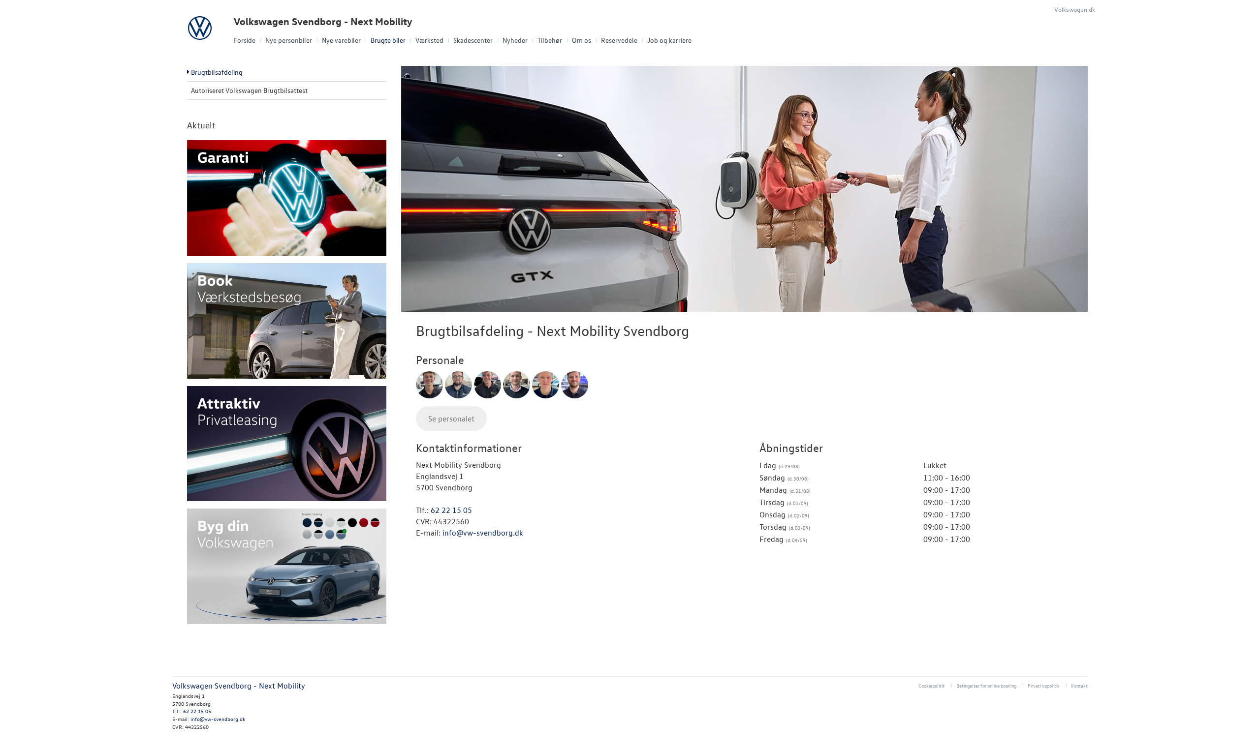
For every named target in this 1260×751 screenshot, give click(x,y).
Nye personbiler (288, 40)
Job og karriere (669, 40)
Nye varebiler (341, 40)
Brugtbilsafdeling (217, 72)
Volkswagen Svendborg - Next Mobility (323, 21)
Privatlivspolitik (1044, 685)
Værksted (429, 40)
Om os (581, 40)
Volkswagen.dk (1074, 9)
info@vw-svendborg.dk (482, 533)
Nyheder (515, 40)
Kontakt (1079, 685)
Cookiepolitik (931, 685)
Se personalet (451, 418)
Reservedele (619, 40)
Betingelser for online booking (986, 685)
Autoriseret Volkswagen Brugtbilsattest (249, 90)
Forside (244, 40)
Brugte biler (388, 40)
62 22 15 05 (451, 510)
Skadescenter (473, 40)
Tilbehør (549, 40)
